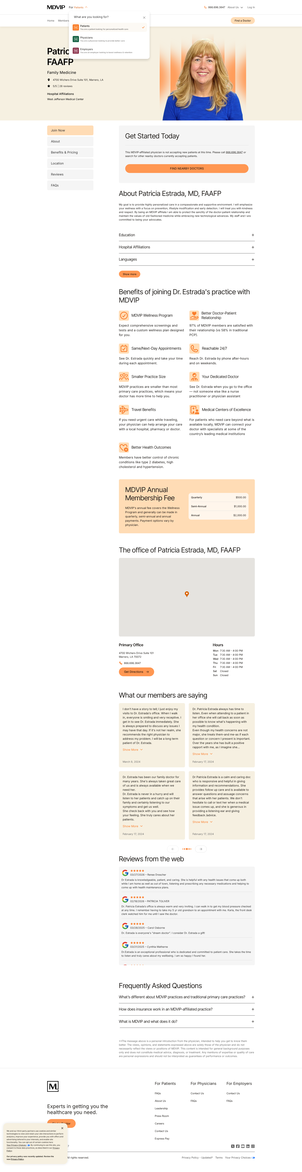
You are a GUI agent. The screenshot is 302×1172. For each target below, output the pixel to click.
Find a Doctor (243, 20)
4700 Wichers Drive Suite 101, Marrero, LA (78, 79)
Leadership (161, 1108)
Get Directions (133, 671)
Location (57, 163)
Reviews (57, 174)
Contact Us (161, 1131)
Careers (159, 1123)
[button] (187, 594)
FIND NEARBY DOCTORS (187, 168)
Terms (219, 1157)
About (55, 141)
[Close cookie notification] (62, 1128)
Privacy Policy (17, 1159)
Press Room (162, 1115)
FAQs (55, 185)
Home (50, 20)
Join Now (58, 130)
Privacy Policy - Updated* (197, 1157)
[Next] (201, 849)
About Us (160, 1100)
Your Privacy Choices (16, 1145)
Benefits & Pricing (64, 152)
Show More (130, 749)
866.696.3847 (216, 7)
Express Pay (162, 1138)
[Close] (144, 18)
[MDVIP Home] (58, 7)
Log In (251, 7)
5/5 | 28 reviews (62, 86)
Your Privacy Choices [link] (238, 1157)
